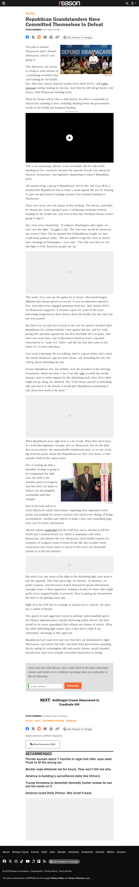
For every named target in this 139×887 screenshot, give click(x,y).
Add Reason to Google (79, 37)
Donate (61, 852)
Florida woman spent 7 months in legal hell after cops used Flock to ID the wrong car (69, 760)
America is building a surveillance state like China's (63, 776)
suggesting (51, 530)
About (6, 852)
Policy (38, 721)
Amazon (121, 852)
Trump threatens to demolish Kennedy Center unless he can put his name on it (69, 784)
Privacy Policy (51, 871)
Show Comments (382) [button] (44, 744)
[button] (133, 3)
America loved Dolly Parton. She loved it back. (59, 793)
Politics (30, 13)
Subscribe (73, 685)
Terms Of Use (65, 871)
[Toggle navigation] (3, 3)
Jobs (52, 852)
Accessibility (37, 871)
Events (35, 852)
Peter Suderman (33, 29)
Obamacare (71, 721)
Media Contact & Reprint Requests (44, 735)
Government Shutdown (53, 721)
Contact (100, 852)
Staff (44, 852)
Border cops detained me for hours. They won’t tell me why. (69, 769)
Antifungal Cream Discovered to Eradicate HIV (69, 702)
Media (110, 852)
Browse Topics (20, 852)
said (57, 229)
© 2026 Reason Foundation (16, 871)
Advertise (73, 852)
